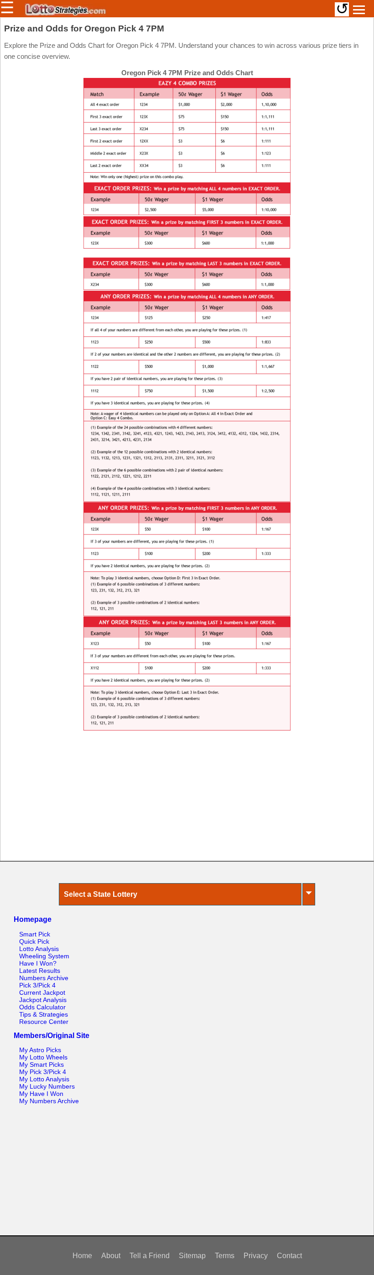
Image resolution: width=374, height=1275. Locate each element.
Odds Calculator (42, 1007)
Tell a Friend (150, 1256)
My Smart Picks (41, 1064)
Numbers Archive (43, 978)
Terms (224, 1256)
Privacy (256, 1256)
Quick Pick (34, 941)
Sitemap (192, 1256)
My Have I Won (41, 1093)
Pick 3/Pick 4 (37, 985)
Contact (289, 1256)
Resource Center (43, 1021)
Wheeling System (44, 956)
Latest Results (39, 970)
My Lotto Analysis (44, 1079)
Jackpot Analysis (43, 999)
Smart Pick (34, 934)
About (110, 1256)
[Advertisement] (187, 800)
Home (82, 1256)
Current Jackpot (42, 992)
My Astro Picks (40, 1050)
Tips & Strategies (43, 1014)
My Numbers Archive (49, 1101)
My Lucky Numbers (47, 1086)
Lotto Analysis (39, 948)
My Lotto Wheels (43, 1057)
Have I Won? (38, 963)
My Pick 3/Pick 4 (42, 1071)
